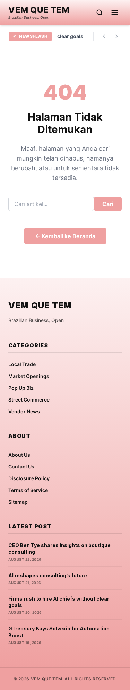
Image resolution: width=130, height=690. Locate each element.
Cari (107, 203)
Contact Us (21, 466)
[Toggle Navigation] (115, 12)
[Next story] (116, 36)
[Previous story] (104, 36)
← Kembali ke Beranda (65, 236)
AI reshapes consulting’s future (47, 575)
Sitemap (18, 502)
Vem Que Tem (39, 10)
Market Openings (28, 376)
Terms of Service (28, 490)
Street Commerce (29, 400)
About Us (19, 455)
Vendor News (24, 411)
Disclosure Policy (29, 478)
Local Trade (22, 364)
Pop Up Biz (21, 388)
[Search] (99, 12)
